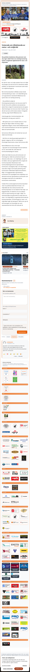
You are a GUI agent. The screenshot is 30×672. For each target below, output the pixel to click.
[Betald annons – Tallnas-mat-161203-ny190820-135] (15, 426)
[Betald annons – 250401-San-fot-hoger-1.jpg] (15, 457)
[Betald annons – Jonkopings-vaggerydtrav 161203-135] (6, 603)
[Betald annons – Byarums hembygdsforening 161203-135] (6, 611)
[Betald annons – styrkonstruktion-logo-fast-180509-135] (6, 545)
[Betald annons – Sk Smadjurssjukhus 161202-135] (15, 446)
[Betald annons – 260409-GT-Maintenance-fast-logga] (24, 446)
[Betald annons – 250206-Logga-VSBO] (15, 496)
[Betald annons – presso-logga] (24, 551)
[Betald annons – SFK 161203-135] (6, 585)
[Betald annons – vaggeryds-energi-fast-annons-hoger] (6, 644)
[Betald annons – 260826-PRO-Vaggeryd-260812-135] (6, 373)
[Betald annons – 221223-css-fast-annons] (6, 440)
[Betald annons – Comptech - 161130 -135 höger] (6, 557)
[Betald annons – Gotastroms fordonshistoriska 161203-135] (15, 611)
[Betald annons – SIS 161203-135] (6, 591)
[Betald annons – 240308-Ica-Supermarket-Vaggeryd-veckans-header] (24, 29)
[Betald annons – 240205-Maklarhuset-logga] (6, 502)
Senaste (8, 336)
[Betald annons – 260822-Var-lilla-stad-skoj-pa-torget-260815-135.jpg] (15, 373)
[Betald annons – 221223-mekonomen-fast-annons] (24, 536)
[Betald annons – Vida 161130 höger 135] (6, 551)
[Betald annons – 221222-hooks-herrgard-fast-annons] (6, 426)
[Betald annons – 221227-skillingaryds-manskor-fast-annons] (6, 623)
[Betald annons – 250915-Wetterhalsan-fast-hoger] (6, 452)
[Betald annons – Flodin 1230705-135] (24, 496)
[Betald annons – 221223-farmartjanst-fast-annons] (15, 440)
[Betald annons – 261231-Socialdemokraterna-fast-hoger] (15, 566)
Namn (4, 308)
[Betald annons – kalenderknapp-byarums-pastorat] (6, 522)
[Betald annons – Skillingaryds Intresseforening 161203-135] (24, 617)
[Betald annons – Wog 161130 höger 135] (15, 551)
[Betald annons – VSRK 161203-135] (24, 591)
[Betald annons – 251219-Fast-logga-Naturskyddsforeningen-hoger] (6, 628)
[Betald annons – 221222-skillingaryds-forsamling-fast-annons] (15, 522)
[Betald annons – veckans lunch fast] (6, 432)
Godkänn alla (18, 668)
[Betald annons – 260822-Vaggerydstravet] (6, 389)
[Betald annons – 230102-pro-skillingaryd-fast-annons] (15, 617)
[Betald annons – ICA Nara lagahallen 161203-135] (24, 426)
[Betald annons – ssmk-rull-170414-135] (24, 585)
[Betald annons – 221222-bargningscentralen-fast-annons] (6, 536)
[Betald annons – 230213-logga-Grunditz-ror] (24, 440)
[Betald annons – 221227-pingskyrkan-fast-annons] (24, 510)
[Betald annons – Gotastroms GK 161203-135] (15, 597)
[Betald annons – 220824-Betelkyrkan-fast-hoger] (6, 510)
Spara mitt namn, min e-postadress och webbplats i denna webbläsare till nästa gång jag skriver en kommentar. (14, 327)
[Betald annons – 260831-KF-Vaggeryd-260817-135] (6, 408)
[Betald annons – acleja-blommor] (24, 472)
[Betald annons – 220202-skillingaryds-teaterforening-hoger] (15, 635)
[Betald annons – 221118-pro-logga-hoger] (24, 628)
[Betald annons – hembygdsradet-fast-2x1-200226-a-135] (24, 611)
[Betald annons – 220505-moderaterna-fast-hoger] (6, 566)
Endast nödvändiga (8, 668)
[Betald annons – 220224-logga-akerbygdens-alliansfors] (6, 528)
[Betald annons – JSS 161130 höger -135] (24, 557)
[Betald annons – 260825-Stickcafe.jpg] (6, 379)
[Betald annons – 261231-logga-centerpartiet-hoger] (6, 575)
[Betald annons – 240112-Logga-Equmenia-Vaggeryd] (24, 522)
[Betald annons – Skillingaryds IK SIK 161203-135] (15, 585)
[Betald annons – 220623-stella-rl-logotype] (15, 502)
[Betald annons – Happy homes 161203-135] (24, 478)
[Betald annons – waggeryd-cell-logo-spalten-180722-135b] (24, 545)
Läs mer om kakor (6, 665)
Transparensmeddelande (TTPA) (8, 25)
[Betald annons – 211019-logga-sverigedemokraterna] (15, 574)
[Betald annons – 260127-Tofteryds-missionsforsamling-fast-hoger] (24, 516)
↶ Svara (15, 356)
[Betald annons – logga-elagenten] (5, 29)
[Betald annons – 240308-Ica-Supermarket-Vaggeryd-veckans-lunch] (15, 432)
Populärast (14, 336)
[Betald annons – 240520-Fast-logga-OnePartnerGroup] (6, 496)
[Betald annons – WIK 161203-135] (15, 591)
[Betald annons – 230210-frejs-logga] (6, 487)
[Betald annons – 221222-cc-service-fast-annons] (15, 536)
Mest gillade (20, 336)
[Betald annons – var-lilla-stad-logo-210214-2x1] (15, 472)
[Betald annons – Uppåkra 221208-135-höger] (15, 545)
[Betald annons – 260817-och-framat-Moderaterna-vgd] (15, 13)
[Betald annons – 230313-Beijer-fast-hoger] (6, 478)
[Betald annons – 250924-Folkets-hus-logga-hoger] (15, 488)
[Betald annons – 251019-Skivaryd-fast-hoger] (15, 628)
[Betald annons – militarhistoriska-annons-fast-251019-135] (24, 623)
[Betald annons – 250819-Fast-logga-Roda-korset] (6, 472)
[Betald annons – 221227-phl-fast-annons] (6, 446)
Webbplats (5, 319)
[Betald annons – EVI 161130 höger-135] (15, 557)
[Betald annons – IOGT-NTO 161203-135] (6, 617)
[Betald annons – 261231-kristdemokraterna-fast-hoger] (24, 566)
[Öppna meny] (27, 37)
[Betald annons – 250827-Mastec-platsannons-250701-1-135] (6, 398)
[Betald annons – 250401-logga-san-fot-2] (24, 458)
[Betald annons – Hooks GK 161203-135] (24, 597)
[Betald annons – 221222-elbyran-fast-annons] (15, 464)
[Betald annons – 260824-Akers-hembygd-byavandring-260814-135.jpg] (15, 379)
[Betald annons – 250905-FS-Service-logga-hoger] (24, 452)
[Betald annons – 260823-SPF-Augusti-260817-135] (24, 373)
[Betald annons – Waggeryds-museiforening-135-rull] (6, 634)
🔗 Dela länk (20, 356)
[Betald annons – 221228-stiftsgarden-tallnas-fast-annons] (15, 30)
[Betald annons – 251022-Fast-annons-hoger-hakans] (15, 452)
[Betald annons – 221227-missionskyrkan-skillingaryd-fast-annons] (6, 516)
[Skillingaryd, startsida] (15, 37)
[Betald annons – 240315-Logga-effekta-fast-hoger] (6, 464)
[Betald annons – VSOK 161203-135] (6, 597)
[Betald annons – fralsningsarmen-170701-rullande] (15, 510)
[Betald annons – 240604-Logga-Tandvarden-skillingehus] (6, 457)
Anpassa (25, 665)
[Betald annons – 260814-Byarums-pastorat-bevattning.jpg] (6, 417)
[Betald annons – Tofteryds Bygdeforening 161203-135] (15, 623)
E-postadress (6, 314)
